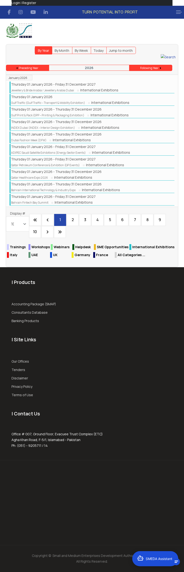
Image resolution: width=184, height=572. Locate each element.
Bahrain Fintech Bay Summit (29, 202)
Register (29, 2)
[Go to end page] (60, 232)
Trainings (18, 247)
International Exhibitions (153, 247)
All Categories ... (131, 255)
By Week (81, 50)
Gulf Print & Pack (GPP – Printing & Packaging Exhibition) (47, 115)
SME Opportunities (112, 247)
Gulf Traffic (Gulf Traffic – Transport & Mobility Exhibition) (48, 103)
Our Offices (20, 361)
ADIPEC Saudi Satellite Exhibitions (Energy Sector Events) (48, 153)
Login (16, 2)
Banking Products (25, 320)
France (102, 255)
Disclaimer (20, 378)
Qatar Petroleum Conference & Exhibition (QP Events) (45, 165)
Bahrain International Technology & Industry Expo (43, 190)
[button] (179, 12)
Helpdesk (83, 247)
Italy (13, 255)
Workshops (40, 247)
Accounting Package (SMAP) (34, 304)
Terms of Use (22, 395)
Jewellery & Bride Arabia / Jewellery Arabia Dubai (42, 90)
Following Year (149, 68)
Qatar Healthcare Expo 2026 (29, 178)
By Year (43, 50)
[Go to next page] (47, 232)
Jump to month (121, 50)
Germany (82, 255)
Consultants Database (30, 312)
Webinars (61, 247)
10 (35, 231)
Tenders (18, 369)
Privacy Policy (22, 386)
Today (98, 50)
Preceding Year (28, 68)
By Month (62, 50)
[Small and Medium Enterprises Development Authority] (19, 31)
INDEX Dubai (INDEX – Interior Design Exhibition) (43, 128)
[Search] (168, 56)
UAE (34, 255)
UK (55, 255)
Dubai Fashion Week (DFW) (28, 140)
